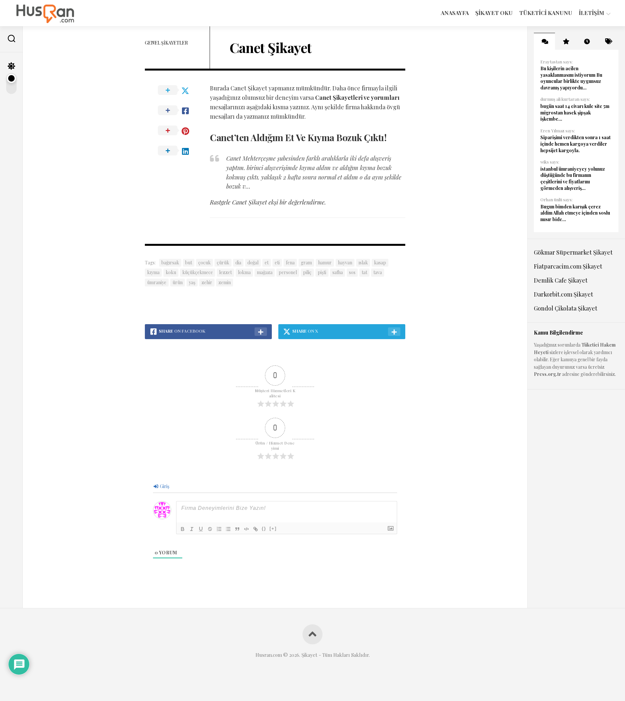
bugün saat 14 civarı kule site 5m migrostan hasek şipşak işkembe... (574, 112)
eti (277, 262)
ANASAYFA (455, 12)
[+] (273, 528)
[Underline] (200, 529)
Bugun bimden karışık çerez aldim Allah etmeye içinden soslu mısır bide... (575, 213)
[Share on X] (177, 90)
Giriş (164, 486)
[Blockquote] (237, 529)
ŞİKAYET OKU (494, 12)
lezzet (225, 272)
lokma (244, 272)
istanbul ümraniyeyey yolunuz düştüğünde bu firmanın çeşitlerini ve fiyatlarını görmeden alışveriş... (572, 178)
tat (364, 272)
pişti (322, 272)
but (188, 262)
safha (337, 272)
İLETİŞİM (591, 12)
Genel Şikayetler (166, 43)
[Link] (255, 529)
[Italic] (191, 529)
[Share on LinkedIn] (177, 151)
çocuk (204, 262)
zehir (206, 282)
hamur (325, 262)
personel (288, 272)
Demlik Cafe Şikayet (561, 280)
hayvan (345, 262)
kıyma (153, 272)
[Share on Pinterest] (177, 131)
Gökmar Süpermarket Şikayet (573, 252)
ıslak (363, 262)
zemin (224, 282)
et (267, 262)
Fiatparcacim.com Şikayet (568, 266)
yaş (192, 282)
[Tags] (607, 41)
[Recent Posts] (586, 41)
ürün (178, 282)
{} (264, 528)
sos (352, 272)
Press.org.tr (547, 374)
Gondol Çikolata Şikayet (565, 308)
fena (290, 262)
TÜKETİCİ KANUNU (545, 12)
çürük (223, 262)
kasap (380, 262)
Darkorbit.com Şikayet (563, 294)
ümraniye (156, 282)
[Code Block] (246, 529)
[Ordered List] (219, 529)
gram (306, 262)
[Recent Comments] (544, 41)
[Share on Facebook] (177, 110)
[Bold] (182, 529)
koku (171, 272)
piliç (307, 272)
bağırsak (170, 262)
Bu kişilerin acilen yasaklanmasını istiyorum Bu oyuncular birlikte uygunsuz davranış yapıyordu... (571, 78)
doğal (252, 262)
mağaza (264, 272)
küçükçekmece (197, 272)
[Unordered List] (228, 529)
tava (377, 272)
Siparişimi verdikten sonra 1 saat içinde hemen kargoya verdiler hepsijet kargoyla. (575, 143)
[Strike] (210, 529)
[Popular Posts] (565, 41)
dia (238, 262)
